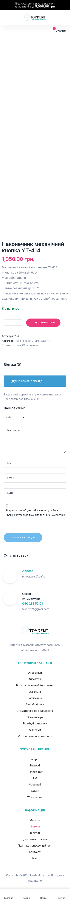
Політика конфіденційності (35, 845)
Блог (35, 858)
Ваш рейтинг (14, 408)
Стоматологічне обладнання (20, 345)
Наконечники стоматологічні (33, 340)
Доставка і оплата (35, 839)
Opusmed (35, 784)
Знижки (35, 826)
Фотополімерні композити (35, 736)
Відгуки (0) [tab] (12, 364)
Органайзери (35, 717)
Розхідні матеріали (35, 723)
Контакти (35, 852)
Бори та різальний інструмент (35, 685)
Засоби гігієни (35, 704)
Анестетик (35, 679)
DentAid (35, 765)
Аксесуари (35, 672)
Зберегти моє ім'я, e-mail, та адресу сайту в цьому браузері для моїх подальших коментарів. (36, 513)
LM (35, 778)
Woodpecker (35, 797)
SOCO (35, 791)
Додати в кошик (45, 322)
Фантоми (35, 730)
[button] (5, 30)
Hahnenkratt (35, 772)
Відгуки (35, 833)
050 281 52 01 (32, 603)
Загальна (35, 691)
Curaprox (35, 759)
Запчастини (35, 698)
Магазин (35, 820)
